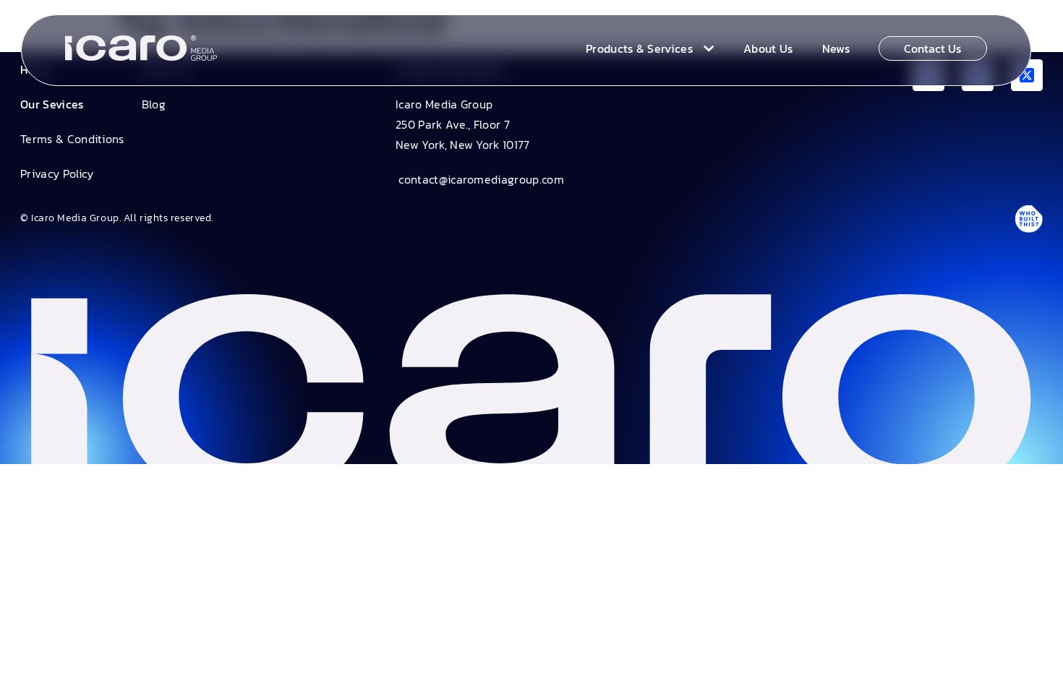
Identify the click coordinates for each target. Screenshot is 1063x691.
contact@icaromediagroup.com (480, 179)
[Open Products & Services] (705, 48)
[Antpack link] (1028, 218)
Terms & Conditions (72, 138)
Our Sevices (52, 104)
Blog (154, 104)
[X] (1027, 75)
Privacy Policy (56, 173)
